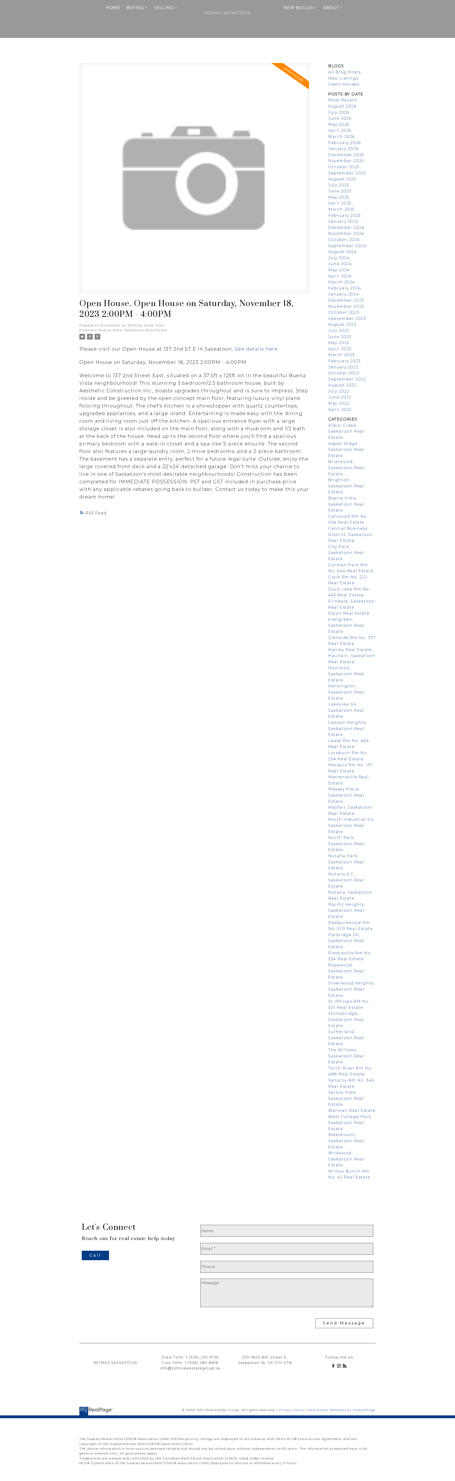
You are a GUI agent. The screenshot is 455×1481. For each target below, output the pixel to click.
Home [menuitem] (113, 7)
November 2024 (346, 233)
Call (95, 1255)
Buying (135, 7)
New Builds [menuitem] (298, 7)
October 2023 (343, 312)
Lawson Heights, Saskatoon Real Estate (347, 728)
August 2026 (342, 106)
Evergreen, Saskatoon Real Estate (346, 625)
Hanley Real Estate (350, 650)
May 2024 (339, 270)
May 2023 (338, 342)
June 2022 (339, 397)
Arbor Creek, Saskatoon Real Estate (346, 431)
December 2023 (346, 300)
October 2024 (344, 239)
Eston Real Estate (348, 613)
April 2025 (339, 203)
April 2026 (339, 130)
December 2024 (346, 227)
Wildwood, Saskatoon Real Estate (346, 1159)
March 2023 (341, 355)
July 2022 (338, 391)
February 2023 (344, 361)
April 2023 (339, 349)
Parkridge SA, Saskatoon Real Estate (346, 941)
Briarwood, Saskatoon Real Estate (346, 467)
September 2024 (347, 246)
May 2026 (338, 124)
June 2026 (339, 118)
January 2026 (343, 148)
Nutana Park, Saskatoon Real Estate (346, 862)
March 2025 (341, 209)
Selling (164, 7)
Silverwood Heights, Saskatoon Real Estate (351, 989)
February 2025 (344, 215)
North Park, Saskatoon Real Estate (346, 843)
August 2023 (342, 324)
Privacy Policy (291, 1410)
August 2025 (342, 179)
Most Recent (343, 100)
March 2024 (341, 282)
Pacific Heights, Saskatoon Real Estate (346, 910)
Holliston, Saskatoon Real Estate (346, 674)
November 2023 (346, 306)
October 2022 (343, 373)
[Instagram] (340, 1366)
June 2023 (339, 337)
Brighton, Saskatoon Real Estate (346, 486)
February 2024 (344, 288)
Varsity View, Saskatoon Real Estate (346, 1098)
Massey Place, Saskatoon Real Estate (346, 795)
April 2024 (340, 276)
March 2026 (341, 136)
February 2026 (344, 142)
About (331, 7)
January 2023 (343, 367)
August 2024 (342, 251)
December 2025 (346, 155)
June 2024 (340, 264)
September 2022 (347, 379)
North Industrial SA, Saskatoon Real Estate (351, 825)
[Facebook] (334, 1366)
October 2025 (343, 167)
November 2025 (346, 161)
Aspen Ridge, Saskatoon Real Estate (346, 449)
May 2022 (338, 403)
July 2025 (338, 185)
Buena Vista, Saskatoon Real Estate (133, 330)
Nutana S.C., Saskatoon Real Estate (346, 880)
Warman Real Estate (352, 1110)
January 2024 (343, 294)
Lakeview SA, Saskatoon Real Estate (346, 710)
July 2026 (338, 112)
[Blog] (345, 1366)
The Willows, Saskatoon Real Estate (346, 1056)
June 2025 (339, 191)
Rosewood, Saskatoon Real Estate (346, 971)
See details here (256, 349)
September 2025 (347, 173)
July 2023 (338, 330)
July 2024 (339, 258)
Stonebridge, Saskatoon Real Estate (346, 1019)
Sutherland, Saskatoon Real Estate (346, 1037)
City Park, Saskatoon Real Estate (346, 552)
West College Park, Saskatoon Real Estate (350, 1122)
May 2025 (338, 197)
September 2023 (347, 318)
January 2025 (343, 221)
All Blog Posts (344, 72)
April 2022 (339, 409)
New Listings (343, 78)
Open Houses (343, 84)
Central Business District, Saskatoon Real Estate (350, 534)
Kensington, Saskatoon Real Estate (346, 692)
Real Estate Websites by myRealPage (342, 1410)
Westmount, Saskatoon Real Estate (346, 1140)
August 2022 (342, 385)
